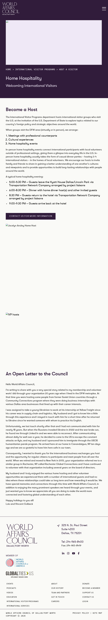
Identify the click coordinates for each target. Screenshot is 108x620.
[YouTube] (73, 553)
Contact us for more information (30, 216)
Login (85, 601)
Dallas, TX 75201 (71, 533)
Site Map (97, 613)
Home (8, 69)
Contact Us (88, 597)
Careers (55, 601)
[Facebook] (78, 553)
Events (10, 584)
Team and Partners (60, 593)
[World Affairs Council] (11, 9)
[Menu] (104, 8)
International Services (18, 606)
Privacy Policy (81, 613)
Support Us (88, 593)
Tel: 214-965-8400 (72, 541)
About (54, 584)
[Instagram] (68, 553)
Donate (86, 584)
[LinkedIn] (63, 553)
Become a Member (91, 588)
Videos (10, 593)
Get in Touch (57, 597)
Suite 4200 (68, 529)
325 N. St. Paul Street (74, 525)
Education (12, 597)
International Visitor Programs (35, 69)
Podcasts (11, 588)
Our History (57, 588)
